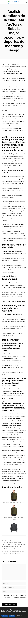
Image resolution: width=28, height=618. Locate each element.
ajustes (12, 613)
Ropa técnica (7, 540)
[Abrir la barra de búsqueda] (2, 2)
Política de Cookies (15, 610)
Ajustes (18, 615)
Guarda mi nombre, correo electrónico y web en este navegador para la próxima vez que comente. (15, 598)
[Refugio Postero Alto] (14, 2)
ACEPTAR (5, 615)
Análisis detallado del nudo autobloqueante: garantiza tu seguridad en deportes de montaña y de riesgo (13, 551)
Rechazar (12, 615)
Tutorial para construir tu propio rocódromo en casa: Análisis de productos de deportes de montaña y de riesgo (13, 544)
